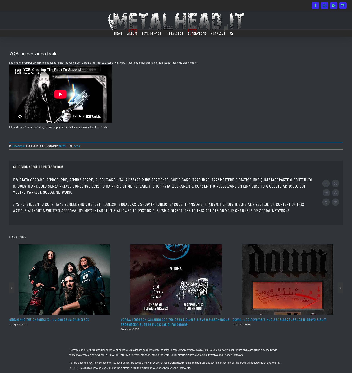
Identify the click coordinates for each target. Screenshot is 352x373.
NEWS (62, 145)
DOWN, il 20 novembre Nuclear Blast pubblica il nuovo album (168, 319)
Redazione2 (18, 145)
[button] (232, 33)
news (77, 145)
